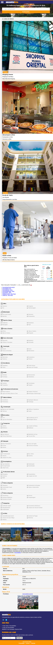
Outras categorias (8, 483)
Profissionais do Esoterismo (10, 389)
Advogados (5, 474)
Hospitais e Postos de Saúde (9, 257)
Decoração (30, 342)
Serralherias (6, 363)
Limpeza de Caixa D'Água (8, 517)
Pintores (30, 359)
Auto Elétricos (5, 434)
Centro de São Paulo (27, 535)
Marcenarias (31, 350)
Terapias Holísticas (33, 391)
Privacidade (21, 643)
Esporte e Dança (7, 320)
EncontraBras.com (6, 288)
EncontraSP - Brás (6, 292)
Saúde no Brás (6, 255)
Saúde (4, 372)
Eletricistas (5, 357)
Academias (5, 322)
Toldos (3, 367)
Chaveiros (4, 306)
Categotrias (6, 503)
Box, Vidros (31, 454)
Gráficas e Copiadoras (33, 409)
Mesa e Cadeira (32, 331)
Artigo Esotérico (6, 391)
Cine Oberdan (5, 197)
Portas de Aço (31, 365)
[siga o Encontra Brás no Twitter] (6, 619)
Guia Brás (21, 299)
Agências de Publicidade (8, 409)
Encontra (26, 11)
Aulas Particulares (6, 443)
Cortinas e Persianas (7, 342)
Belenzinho (5, 535)
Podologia (30, 401)
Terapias (30, 385)
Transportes (6, 423)
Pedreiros (4, 359)
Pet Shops (4, 376)
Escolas (4, 445)
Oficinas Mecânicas (7, 436)
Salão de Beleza (7, 397)
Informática (6, 415)
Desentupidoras (7, 461)
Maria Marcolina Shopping (8, 78)
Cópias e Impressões (33, 487)
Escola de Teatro (7, 195)
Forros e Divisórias (6, 350)
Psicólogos (6, 380)
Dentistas (4, 375)
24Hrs (4, 303)
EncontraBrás (18, 552)
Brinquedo (30, 333)
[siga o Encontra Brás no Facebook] (3, 619)
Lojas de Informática (7, 419)
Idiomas (4, 447)
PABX (3, 478)
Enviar (19, 637)
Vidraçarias (5, 485)
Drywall (4, 349)
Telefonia (4, 411)
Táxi (3, 308)
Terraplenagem (31, 497)
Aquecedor (4, 340)
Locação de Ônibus (32, 426)
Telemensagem (32, 308)
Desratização (31, 466)
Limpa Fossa (5, 467)
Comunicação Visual (7, 487)
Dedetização (31, 464)
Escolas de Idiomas (33, 445)
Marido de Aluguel (8, 354)
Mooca (48, 535)
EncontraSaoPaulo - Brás (8, 291)
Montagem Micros (32, 419)
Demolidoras (5, 495)
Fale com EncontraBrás (8, 627)
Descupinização (6, 466)
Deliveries (30, 314)
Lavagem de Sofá (32, 476)
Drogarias (30, 306)
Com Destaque (10, 629)
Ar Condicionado (6, 454)
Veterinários (31, 376)
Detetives (4, 476)
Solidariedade (5, 509)
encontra (12, 2)
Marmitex (4, 316)
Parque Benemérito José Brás (9, 199)
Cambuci (16, 535)
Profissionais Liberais (9, 471)
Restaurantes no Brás (7, 137)
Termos (28, 643)
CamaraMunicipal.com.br (8, 516)
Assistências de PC (33, 417)
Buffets (4, 331)
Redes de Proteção (33, 367)
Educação (5, 441)
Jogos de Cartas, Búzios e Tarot (10, 393)
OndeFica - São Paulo (7, 295)
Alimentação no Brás (8, 135)
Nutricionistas (31, 375)
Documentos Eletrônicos (34, 505)
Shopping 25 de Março (7, 76)
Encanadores (31, 357)
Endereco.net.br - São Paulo (9, 294)
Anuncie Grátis (18, 629)
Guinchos (30, 455)
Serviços (5, 451)
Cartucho (4, 455)
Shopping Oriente (7, 74)
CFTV (3, 417)
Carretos (4, 426)
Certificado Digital (6, 505)
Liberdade (38, 535)
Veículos (5, 431)
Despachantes (31, 474)
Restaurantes (31, 316)
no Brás (5, 513)
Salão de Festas (6, 333)
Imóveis (30, 495)
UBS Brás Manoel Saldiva (8, 259)
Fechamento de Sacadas (34, 485)
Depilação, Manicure (33, 400)
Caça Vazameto (6, 464)
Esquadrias (5, 365)
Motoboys (4, 427)
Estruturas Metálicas (7, 497)
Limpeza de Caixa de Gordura (35, 507)
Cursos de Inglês (32, 443)
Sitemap (33, 643)
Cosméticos (5, 400)
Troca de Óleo (31, 436)
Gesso (29, 349)
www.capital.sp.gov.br (27, 594)
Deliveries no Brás (6, 139)
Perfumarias (5, 401)
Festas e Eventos (7, 328)
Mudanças (30, 427)
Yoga (29, 324)
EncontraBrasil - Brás (7, 290)
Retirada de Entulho (6, 499)
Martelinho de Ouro (32, 434)
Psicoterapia (31, 383)
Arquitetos (30, 340)
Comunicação (6, 406)
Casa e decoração (8, 338)
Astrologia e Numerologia (34, 393)
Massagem (5, 324)
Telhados (4, 519)
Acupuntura (31, 322)
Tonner (29, 411)
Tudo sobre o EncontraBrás (9, 625)
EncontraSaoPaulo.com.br (8, 287)
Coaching (4, 383)
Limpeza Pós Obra (6, 457)
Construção (6, 346)
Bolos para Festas (6, 314)
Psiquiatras (5, 385)
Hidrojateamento (6, 507)
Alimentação (6, 312)
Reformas (30, 517)
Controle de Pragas (33, 516)
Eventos (4, 489)
